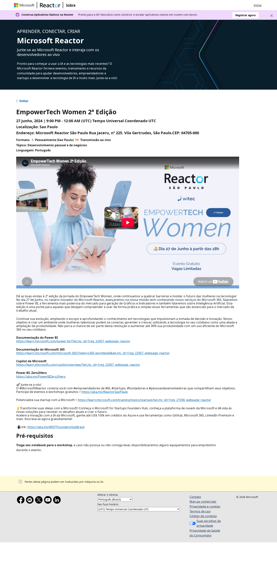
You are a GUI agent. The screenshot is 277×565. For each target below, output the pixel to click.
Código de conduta (203, 516)
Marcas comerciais (203, 501)
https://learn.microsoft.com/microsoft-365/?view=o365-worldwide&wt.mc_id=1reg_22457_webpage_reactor (93, 353)
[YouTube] (48, 500)
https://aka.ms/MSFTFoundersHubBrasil (55, 427)
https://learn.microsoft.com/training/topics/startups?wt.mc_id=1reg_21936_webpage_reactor (144, 400)
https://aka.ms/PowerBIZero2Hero (41, 376)
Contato (195, 497)
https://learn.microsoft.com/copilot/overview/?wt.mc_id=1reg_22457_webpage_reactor (78, 365)
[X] (39, 500)
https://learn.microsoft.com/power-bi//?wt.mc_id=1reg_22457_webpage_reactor (73, 341)
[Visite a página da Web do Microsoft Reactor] (50, 5)
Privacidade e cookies (205, 506)
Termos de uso (200, 511)
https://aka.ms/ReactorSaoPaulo (105, 392)
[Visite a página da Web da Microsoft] (25, 5)
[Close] (272, 16)
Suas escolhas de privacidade (209, 523)
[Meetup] (30, 500)
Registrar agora (245, 15)
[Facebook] (21, 500)
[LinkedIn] (57, 500)
